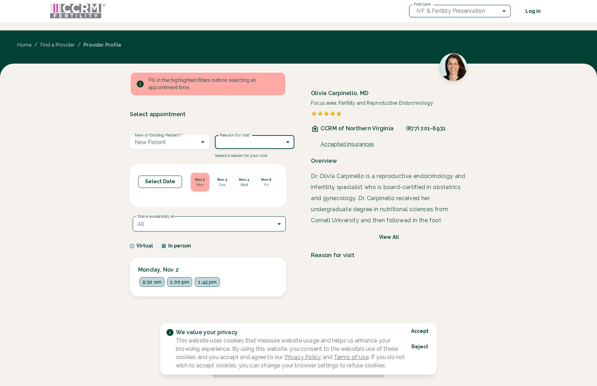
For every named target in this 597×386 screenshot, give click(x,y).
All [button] (141, 224)
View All (389, 237)
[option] (200, 182)
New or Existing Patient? (159, 135)
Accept (419, 331)
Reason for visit (236, 135)
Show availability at (156, 216)
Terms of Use (351, 357)
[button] (460, 11)
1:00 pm (179, 282)
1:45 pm (207, 282)
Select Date (160, 181)
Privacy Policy (303, 357)
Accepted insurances (347, 144)
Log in (533, 11)
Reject (419, 346)
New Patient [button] (150, 142)
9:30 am (151, 282)
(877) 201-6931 (426, 128)
